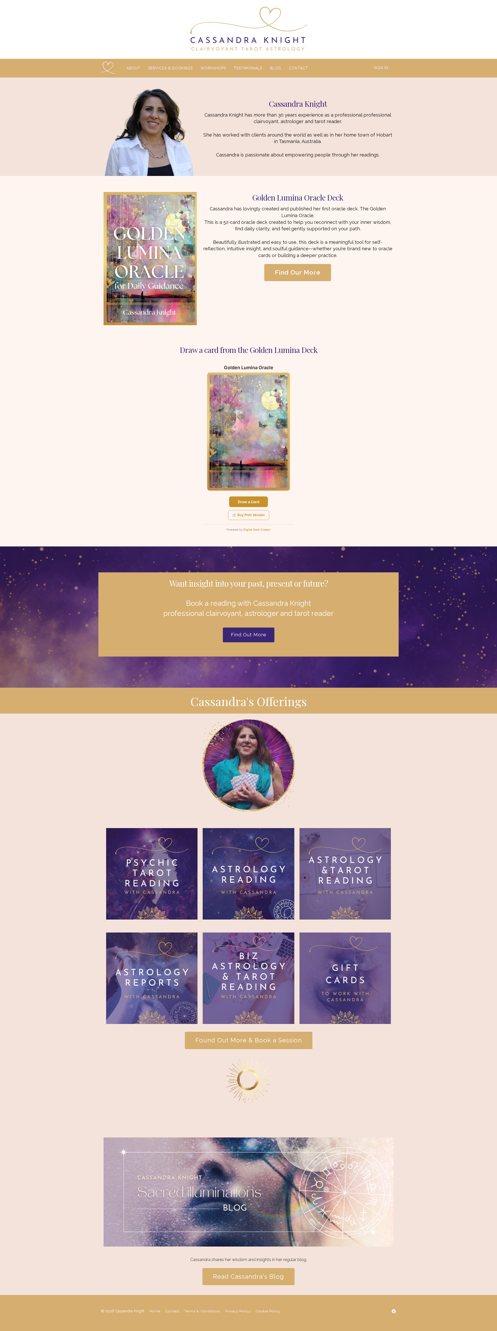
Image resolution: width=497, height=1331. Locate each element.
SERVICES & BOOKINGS (170, 68)
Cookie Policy (267, 1311)
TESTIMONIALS (248, 68)
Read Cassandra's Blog (248, 1276)
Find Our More (297, 272)
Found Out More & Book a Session (248, 1040)
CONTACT (298, 68)
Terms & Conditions (202, 1311)
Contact (172, 1311)
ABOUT (133, 68)
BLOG (275, 68)
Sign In (381, 68)
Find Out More (248, 634)
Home (154, 1311)
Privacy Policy (238, 1311)
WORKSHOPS (213, 68)
